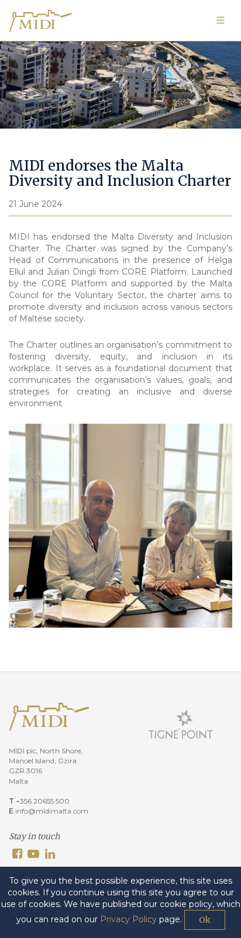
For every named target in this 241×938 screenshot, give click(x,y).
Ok (205, 920)
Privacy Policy (128, 919)
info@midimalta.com (51, 811)
